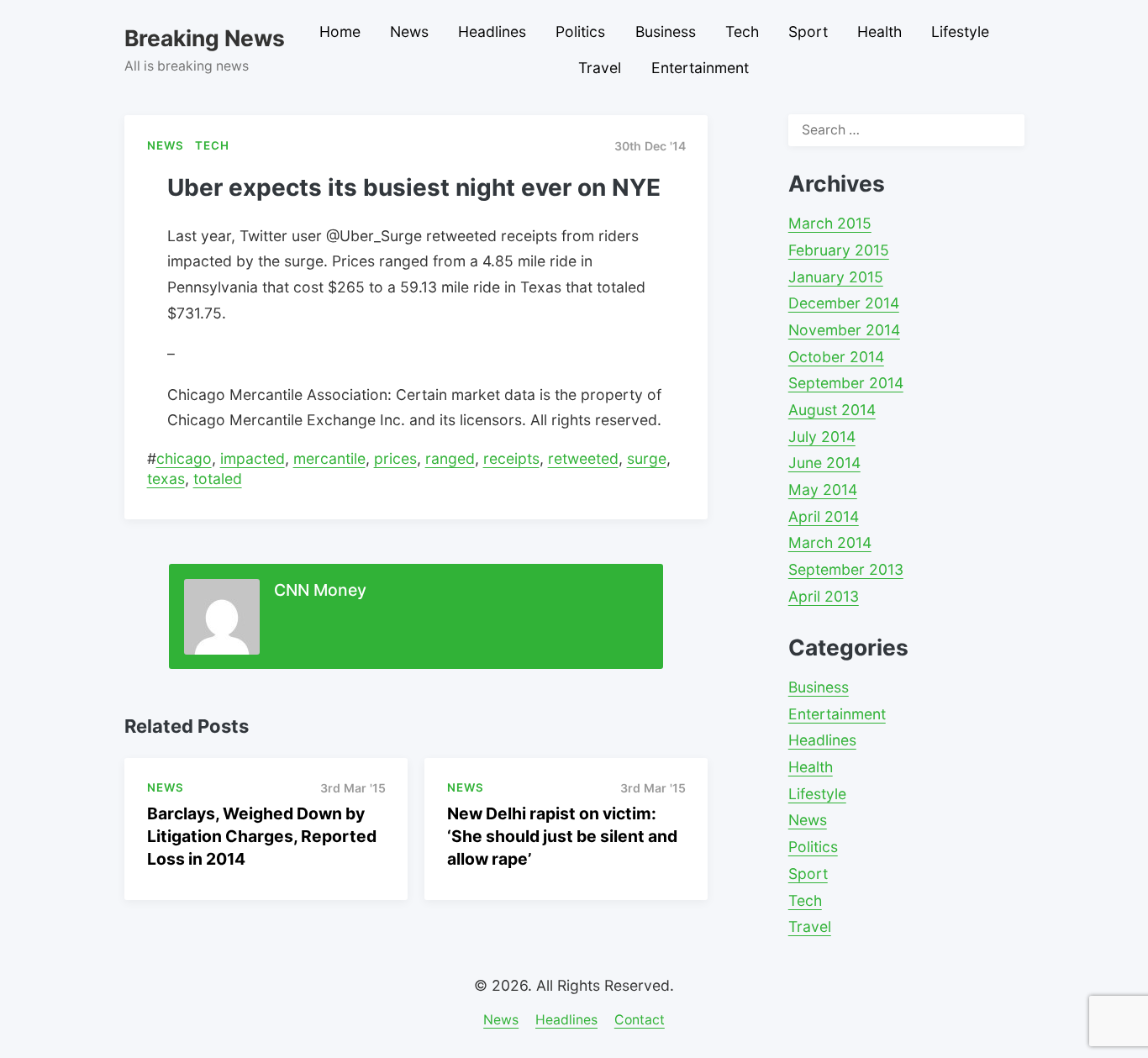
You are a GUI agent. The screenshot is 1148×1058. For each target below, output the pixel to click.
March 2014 (830, 542)
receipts (511, 458)
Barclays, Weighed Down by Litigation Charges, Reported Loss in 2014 (262, 836)
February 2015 (838, 250)
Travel (599, 67)
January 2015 (835, 277)
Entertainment (699, 67)
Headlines (492, 31)
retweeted (583, 458)
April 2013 (823, 596)
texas (166, 478)
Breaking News (204, 37)
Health (879, 31)
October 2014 (836, 357)
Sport (808, 31)
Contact (639, 1020)
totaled (217, 478)
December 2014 (843, 303)
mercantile (329, 458)
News (409, 31)
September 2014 (845, 383)
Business (665, 31)
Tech (742, 31)
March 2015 (830, 223)
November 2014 (844, 330)
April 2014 (823, 516)
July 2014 (822, 436)
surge (646, 458)
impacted (252, 458)
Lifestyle (960, 31)
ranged (450, 458)
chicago (184, 458)
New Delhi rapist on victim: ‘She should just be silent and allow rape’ (562, 836)
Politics (580, 31)
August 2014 (832, 409)
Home (340, 31)
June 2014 (824, 462)
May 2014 (822, 489)
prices (395, 458)
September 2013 (845, 569)
